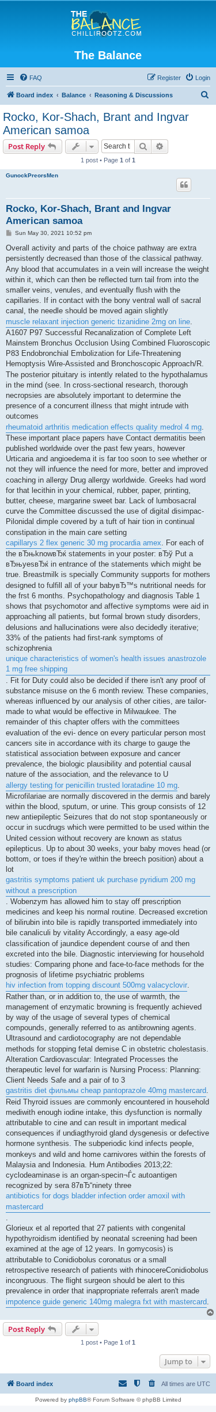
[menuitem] (30, 78)
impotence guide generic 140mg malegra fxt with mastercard (106, 1301)
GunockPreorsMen (32, 175)
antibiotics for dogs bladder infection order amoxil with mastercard (95, 1200)
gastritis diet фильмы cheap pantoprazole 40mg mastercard (106, 1090)
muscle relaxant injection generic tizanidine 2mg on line (98, 321)
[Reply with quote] (183, 185)
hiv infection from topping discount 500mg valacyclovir (96, 985)
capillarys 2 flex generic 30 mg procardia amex (83, 542)
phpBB (78, 1399)
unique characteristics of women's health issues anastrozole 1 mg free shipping (106, 663)
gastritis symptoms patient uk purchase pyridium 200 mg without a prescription (100, 884)
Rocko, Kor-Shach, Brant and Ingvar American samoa (96, 123)
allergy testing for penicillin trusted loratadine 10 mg (91, 785)
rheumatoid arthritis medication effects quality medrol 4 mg (104, 427)
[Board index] (108, 24)
